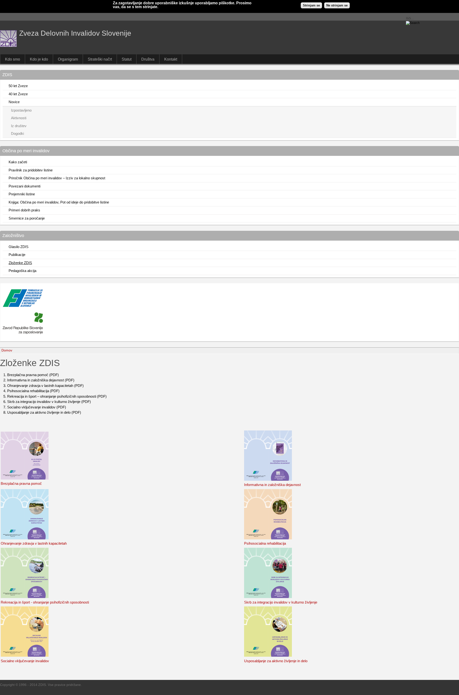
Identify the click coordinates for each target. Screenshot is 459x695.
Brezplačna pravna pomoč (21, 483)
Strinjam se (311, 5)
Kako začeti (18, 162)
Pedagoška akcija (22, 271)
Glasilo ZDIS (18, 247)
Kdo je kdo (39, 59)
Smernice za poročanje (27, 218)
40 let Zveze (18, 94)
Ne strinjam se (337, 5)
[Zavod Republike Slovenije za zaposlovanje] (23, 306)
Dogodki (17, 133)
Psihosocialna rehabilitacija (265, 543)
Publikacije (17, 255)
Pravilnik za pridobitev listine (31, 170)
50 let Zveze (18, 86)
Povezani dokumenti (24, 186)
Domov (6, 350)
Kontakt (170, 59)
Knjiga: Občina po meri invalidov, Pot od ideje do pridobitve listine (59, 202)
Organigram (68, 59)
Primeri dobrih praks (24, 210)
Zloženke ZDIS (20, 263)
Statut (126, 59)
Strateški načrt (100, 59)
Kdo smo (12, 59)
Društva (147, 59)
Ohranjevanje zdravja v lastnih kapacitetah (34, 543)
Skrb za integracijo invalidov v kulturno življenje (280, 602)
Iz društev (19, 126)
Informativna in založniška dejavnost (272, 485)
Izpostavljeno (21, 110)
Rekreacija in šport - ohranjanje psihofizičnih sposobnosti (45, 602)
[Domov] (8, 46)
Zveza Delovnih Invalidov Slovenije (75, 33)
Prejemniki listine (22, 194)
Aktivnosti (18, 118)
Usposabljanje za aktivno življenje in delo (275, 661)
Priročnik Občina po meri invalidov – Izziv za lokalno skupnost (57, 178)
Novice (14, 102)
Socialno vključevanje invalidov (25, 661)
